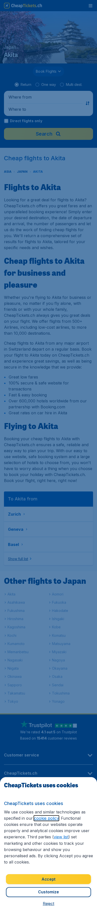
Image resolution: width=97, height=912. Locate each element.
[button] (48, 903)
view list (61, 836)
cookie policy (46, 818)
